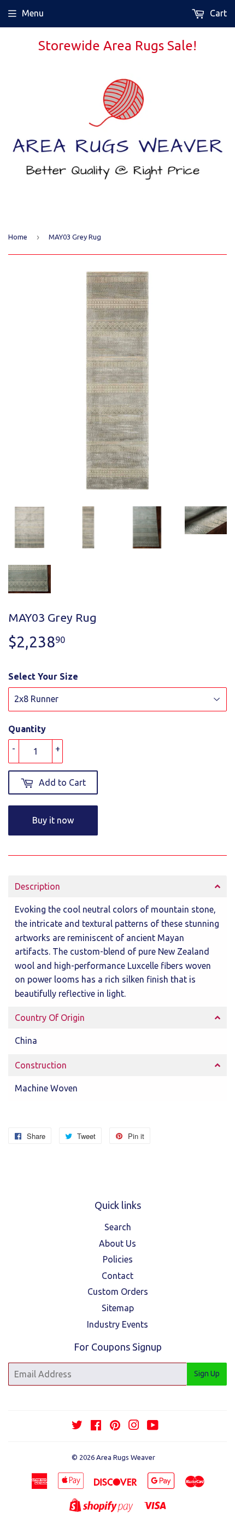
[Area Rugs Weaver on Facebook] (96, 1426)
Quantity (27, 729)
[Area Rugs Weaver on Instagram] (133, 1426)
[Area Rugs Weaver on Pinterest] (115, 1426)
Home (17, 237)
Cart (217, 13)
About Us (117, 1243)
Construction (41, 1065)
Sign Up (207, 1373)
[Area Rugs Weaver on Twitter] (77, 1426)
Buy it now (53, 820)
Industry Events (117, 1324)
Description (37, 886)
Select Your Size (43, 676)
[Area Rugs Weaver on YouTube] (152, 1426)
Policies (118, 1259)
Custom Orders (117, 1291)
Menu (33, 13)
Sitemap (118, 1308)
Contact (117, 1276)
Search (117, 1227)
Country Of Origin (50, 1017)
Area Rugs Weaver (125, 1457)
